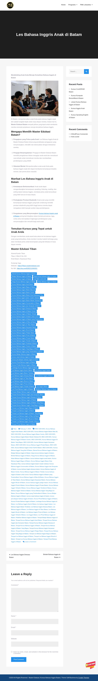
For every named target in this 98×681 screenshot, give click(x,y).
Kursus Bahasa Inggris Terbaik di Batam (24, 341)
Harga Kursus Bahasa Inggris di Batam (24, 281)
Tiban (15, 429)
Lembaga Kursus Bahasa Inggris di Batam (25, 367)
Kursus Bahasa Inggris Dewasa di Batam (24, 308)
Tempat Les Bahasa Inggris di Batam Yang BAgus (27, 413)
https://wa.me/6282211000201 (27, 268)
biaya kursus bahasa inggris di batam (45, 276)
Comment (15, 585)
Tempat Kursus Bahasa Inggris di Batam (24, 400)
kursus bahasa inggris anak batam (40, 458)
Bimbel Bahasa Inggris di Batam (21, 279)
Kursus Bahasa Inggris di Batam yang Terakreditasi (27, 319)
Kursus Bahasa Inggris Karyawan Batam (24, 327)
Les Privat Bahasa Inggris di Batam (22, 389)
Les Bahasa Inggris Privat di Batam (22, 384)
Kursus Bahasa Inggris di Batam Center (24, 311)
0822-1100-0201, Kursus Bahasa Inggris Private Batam (32, 445)
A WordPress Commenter (79, 134)
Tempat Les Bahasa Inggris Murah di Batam (25, 419)
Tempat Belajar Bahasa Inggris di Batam (24, 392)
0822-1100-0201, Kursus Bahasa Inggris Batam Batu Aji (40, 431)
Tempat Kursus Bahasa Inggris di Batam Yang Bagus (28, 402)
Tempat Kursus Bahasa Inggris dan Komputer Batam (28, 394)
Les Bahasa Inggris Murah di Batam (23, 381)
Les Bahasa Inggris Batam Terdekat (23, 373)
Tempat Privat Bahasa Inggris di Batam (24, 424)
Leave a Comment (30, 541)
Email (13, 627)
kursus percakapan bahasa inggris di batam (25, 359)
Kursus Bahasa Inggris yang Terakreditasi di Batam (27, 351)
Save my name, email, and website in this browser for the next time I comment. (35, 652)
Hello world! (75, 137)
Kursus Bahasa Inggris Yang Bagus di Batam (25, 349)
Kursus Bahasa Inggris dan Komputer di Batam (26, 306)
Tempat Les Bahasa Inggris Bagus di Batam (25, 408)
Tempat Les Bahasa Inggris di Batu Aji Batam (25, 416)
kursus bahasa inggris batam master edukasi (25, 298)
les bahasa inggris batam (42, 370)
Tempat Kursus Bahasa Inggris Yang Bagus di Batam (28, 405)
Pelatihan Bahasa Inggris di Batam (46, 389)
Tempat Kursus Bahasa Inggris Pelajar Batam (29, 531)
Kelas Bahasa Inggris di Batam (47, 281)
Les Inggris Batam (42, 386)
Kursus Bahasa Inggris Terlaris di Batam (24, 346)
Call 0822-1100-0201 (40, 279)
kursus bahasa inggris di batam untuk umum (25, 316)
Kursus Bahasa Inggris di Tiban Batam (23, 324)
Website (14, 639)
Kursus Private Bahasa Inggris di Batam (24, 365)
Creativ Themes (83, 678)
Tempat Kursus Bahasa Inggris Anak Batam (29, 520)
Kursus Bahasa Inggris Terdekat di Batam (24, 343)
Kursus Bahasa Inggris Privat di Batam (23, 335)
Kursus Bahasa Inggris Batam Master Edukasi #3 (27, 300)
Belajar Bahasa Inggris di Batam (21, 276)
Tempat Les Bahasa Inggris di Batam (23, 410)
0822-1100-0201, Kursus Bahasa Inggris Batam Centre (27, 434)
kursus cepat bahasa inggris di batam (23, 357)
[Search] (86, 71)
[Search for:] (79, 71)
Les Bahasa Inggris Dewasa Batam (22, 375)
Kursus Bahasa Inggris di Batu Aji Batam (24, 322)
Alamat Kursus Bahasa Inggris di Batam (24, 273)
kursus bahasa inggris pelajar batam (37, 482)
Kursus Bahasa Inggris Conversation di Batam (26, 303)
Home (63, 5)
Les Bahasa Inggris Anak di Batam (22, 370)
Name (13, 616)
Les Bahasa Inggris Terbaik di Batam (23, 386)
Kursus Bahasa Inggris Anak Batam (22, 284)
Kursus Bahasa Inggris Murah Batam (23, 330)
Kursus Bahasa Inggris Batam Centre (23, 292)
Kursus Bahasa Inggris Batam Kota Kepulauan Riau (27, 295)
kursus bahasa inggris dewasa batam (28, 469)
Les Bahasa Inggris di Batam (44, 375)
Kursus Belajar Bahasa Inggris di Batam (24, 354)
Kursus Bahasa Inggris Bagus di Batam (24, 287)
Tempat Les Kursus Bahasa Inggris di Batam (29, 539)
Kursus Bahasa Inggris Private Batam (23, 338)
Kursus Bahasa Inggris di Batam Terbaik (24, 314)
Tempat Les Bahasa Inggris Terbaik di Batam (25, 421)
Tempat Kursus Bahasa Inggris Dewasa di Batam (27, 397)
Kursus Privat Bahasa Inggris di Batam (23, 362)
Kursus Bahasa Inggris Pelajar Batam (23, 332)
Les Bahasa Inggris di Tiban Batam (22, 378)
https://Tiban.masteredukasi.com (29, 266)
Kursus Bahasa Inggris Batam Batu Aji (23, 289)
